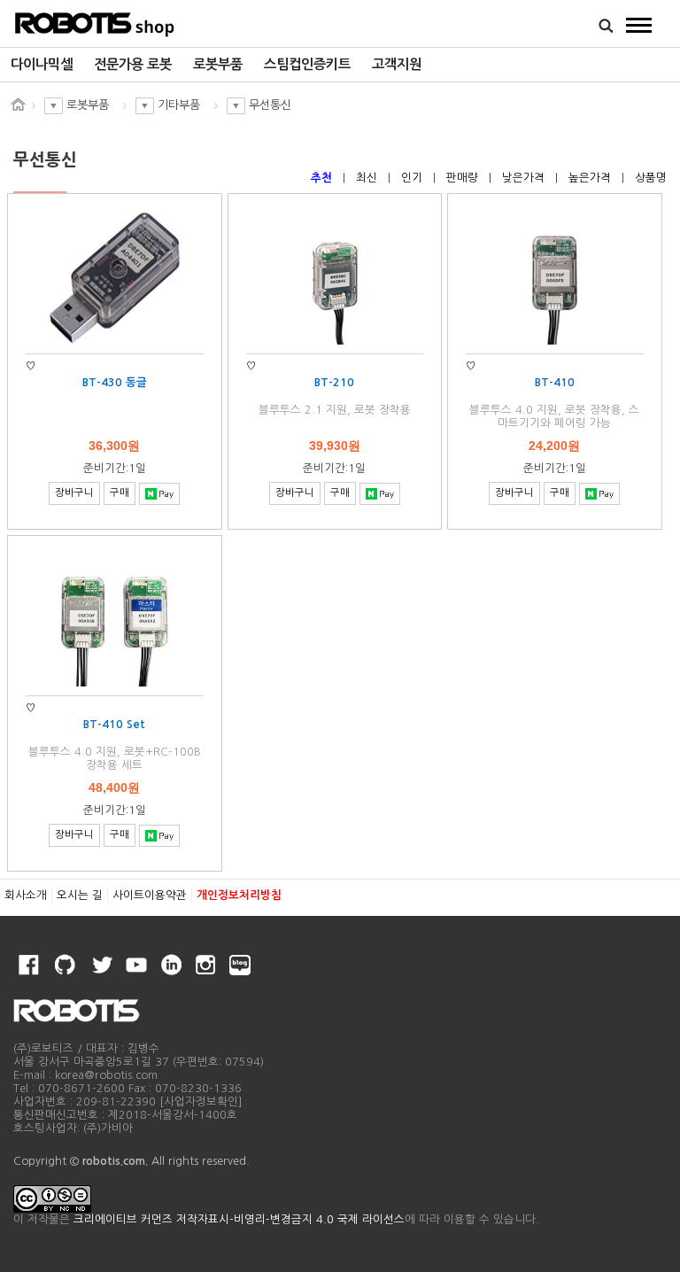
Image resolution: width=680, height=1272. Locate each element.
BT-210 (334, 382)
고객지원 (396, 64)
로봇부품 (218, 64)
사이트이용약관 (149, 895)
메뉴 (639, 25)
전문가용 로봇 (133, 64)
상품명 (651, 177)
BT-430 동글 (114, 382)
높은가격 (591, 177)
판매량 (464, 177)
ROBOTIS (95, 22)
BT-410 (555, 382)
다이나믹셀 (42, 64)
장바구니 (74, 492)
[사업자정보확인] (201, 1101)
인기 (413, 177)
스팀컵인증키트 (307, 64)
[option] (41, 64)
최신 (368, 177)
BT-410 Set (114, 724)
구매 (119, 492)
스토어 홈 (17, 104)
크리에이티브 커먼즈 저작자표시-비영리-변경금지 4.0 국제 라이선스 (239, 1219)
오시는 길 (80, 895)
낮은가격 (525, 177)
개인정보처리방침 (239, 895)
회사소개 (25, 895)
